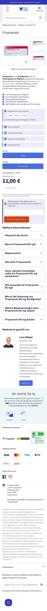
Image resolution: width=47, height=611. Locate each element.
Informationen (7, 567)
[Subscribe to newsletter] (42, 585)
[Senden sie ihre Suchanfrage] (40, 18)
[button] (23, 235)
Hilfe (7, 403)
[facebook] (4, 477)
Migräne (21, 25)
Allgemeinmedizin (9, 25)
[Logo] (23, 9)
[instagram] (10, 477)
